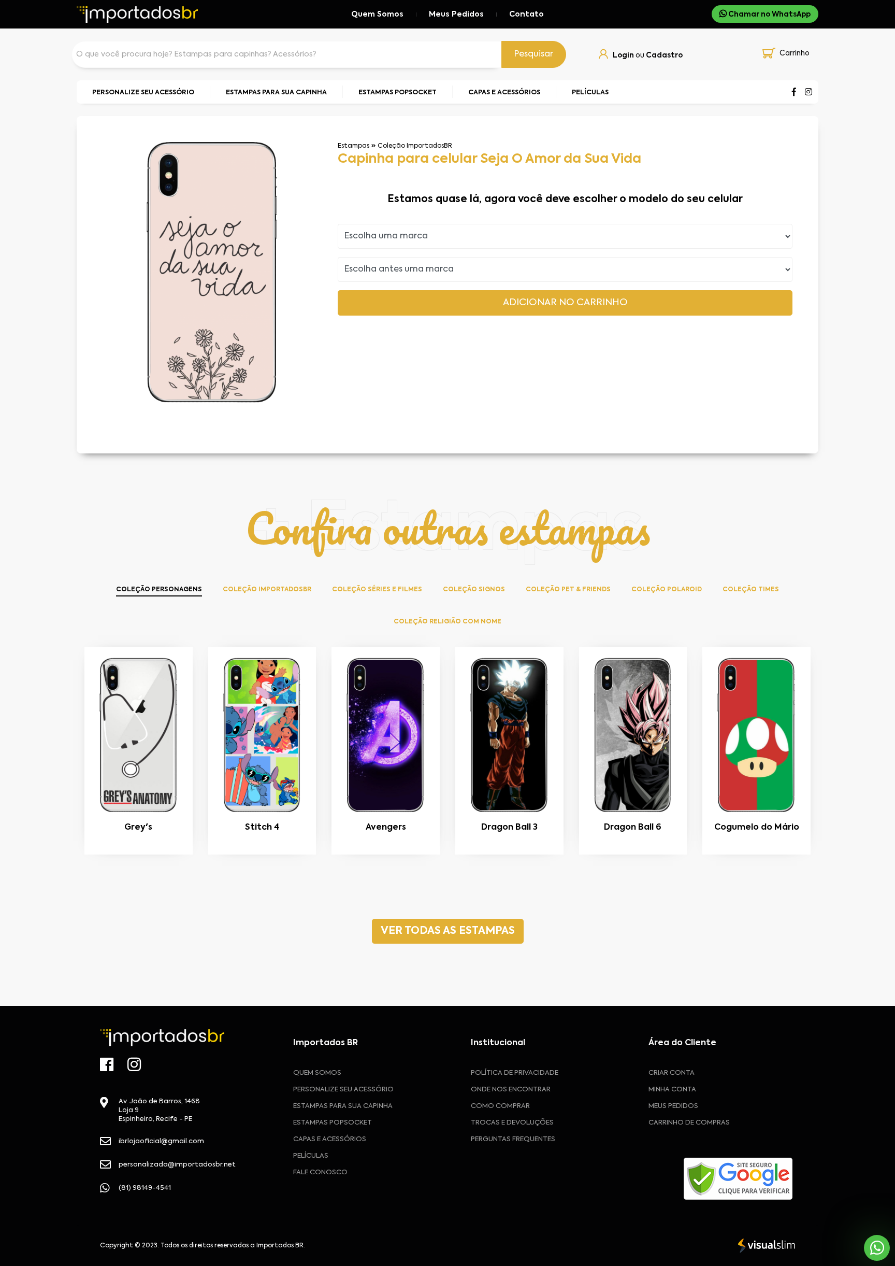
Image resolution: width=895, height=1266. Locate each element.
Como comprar (500, 1106)
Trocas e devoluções (512, 1122)
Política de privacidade (514, 1073)
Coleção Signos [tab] (474, 590)
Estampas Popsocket (332, 1122)
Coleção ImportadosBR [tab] (267, 590)
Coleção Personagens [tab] (159, 590)
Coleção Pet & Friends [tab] (568, 590)
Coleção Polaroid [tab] (666, 590)
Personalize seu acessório (343, 1089)
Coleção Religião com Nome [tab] (447, 622)
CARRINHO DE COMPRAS (689, 1122)
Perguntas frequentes (513, 1139)
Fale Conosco (320, 1172)
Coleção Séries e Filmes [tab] (377, 590)
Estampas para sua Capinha (343, 1106)
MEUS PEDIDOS (673, 1106)
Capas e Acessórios (329, 1139)
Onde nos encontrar (511, 1089)
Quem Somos (377, 14)
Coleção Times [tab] (751, 590)
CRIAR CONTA (671, 1073)
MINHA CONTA (672, 1089)
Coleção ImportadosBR (415, 146)
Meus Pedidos (456, 14)
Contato (526, 14)
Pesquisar (533, 54)
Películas (310, 1156)
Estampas (353, 146)
